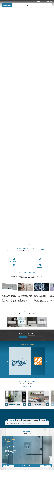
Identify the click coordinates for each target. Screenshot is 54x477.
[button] (40, 1)
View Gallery (8, 458)
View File (24, 404)
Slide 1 (24, 465)
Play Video (6, 404)
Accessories (43, 420)
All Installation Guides (27, 386)
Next (50, 244)
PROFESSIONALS (31, 336)
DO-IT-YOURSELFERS (23, 336)
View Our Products (42, 249)
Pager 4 (29, 244)
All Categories (11, 420)
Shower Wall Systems (27, 420)
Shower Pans (35, 420)
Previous (4, 244)
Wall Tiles (18, 420)
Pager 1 (24, 244)
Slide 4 (29, 465)
